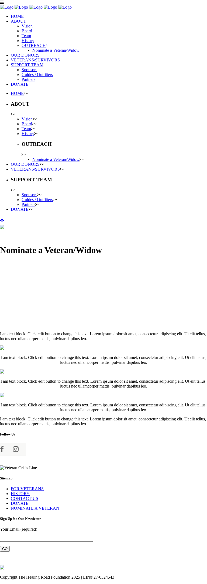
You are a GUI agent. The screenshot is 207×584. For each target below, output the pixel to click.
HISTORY (20, 493)
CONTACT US (24, 498)
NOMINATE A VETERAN (35, 508)
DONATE (20, 503)
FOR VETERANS (27, 488)
